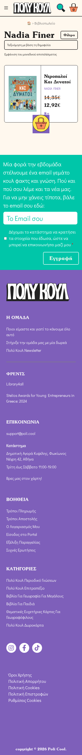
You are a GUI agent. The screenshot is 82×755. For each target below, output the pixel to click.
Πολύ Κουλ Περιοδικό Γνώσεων (31, 580)
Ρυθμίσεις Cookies (24, 700)
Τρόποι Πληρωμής (21, 510)
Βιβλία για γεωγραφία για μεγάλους (34, 595)
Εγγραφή (61, 258)
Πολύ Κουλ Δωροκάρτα (25, 625)
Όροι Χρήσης (20, 675)
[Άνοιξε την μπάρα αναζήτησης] (61, 9)
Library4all (15, 383)
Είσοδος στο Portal (21, 534)
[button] (69, 35)
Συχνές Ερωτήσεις (21, 549)
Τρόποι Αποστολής (21, 518)
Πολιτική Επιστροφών (28, 694)
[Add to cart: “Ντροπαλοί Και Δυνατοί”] (41, 124)
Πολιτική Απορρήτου (27, 681)
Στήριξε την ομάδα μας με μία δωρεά (36, 342)
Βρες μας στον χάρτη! (24, 478)
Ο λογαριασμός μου (23, 526)
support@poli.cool (20, 433)
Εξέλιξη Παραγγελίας (23, 542)
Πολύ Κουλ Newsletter (23, 350)
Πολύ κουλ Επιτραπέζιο (25, 588)
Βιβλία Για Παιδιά (20, 603)
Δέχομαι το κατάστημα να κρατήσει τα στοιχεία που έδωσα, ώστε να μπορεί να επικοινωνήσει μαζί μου (42, 238)
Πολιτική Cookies (24, 687)
